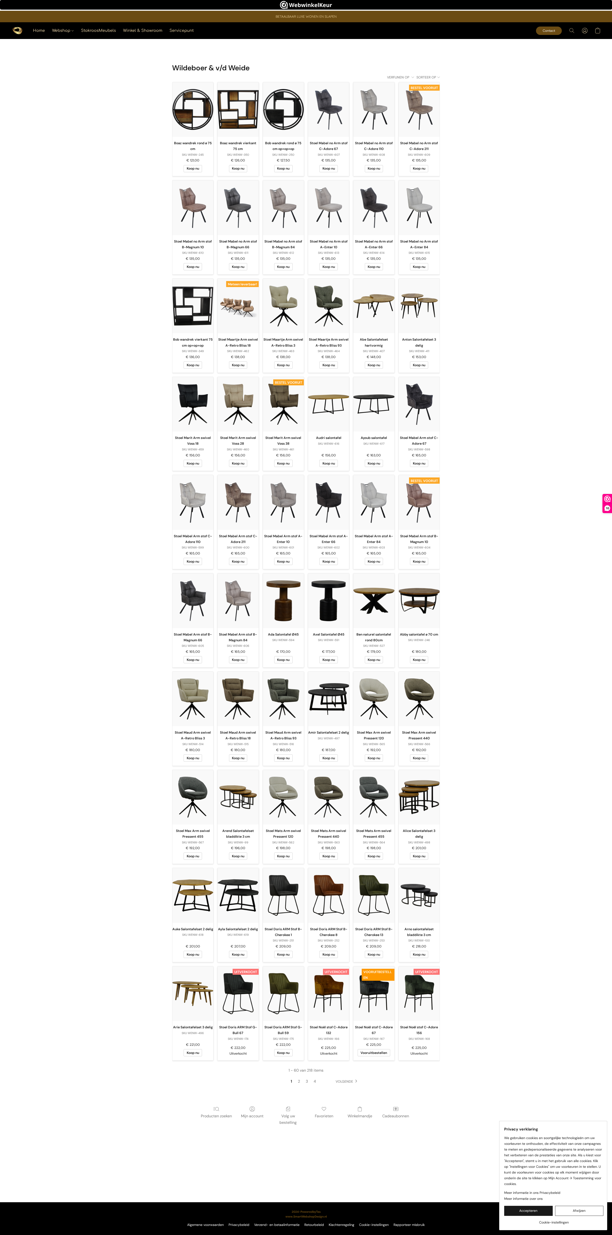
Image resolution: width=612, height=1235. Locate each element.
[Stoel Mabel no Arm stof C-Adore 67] (328, 109)
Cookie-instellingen (374, 1225)
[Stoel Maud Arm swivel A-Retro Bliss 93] (283, 699)
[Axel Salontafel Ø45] (328, 600)
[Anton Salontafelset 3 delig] (419, 306)
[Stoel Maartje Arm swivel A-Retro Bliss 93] (328, 306)
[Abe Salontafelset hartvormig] (373, 306)
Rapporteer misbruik (409, 1225)
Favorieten (324, 1116)
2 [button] (299, 1081)
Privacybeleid (239, 1225)
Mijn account (252, 1116)
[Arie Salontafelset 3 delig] (192, 993)
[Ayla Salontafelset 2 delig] (238, 895)
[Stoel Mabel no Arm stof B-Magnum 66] (238, 207)
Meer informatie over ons (523, 1198)
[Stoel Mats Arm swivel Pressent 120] (283, 797)
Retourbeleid (314, 1225)
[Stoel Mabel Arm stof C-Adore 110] (192, 502)
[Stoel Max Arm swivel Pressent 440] (419, 699)
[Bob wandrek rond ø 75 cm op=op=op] (283, 109)
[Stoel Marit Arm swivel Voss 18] (192, 404)
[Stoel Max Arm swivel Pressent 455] (192, 797)
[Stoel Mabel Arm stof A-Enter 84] (373, 502)
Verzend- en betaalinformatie (277, 1225)
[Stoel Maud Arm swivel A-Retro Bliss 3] (192, 699)
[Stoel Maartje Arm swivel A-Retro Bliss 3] (283, 306)
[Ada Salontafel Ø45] (283, 600)
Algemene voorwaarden (205, 1225)
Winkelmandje (360, 1116)
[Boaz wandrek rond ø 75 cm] (192, 109)
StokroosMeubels (98, 30)
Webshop (61, 30)
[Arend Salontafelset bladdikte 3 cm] (238, 797)
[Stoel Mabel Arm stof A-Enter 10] (283, 502)
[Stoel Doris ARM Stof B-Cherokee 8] (328, 895)
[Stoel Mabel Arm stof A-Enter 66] (328, 502)
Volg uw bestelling (288, 1119)
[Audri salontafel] (328, 404)
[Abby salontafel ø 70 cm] (419, 600)
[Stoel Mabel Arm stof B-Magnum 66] (192, 600)
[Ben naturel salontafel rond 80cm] (373, 600)
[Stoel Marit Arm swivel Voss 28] (238, 404)
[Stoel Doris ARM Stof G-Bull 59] (283, 993)
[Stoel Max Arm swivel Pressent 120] (373, 699)
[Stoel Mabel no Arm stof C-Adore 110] (373, 109)
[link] (553, 1220)
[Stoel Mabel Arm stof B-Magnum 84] (238, 600)
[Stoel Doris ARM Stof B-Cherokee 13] (373, 895)
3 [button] (307, 1081)
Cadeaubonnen (395, 1116)
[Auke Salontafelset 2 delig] (192, 895)
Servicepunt (181, 30)
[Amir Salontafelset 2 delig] (328, 699)
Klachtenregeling (341, 1225)
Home (39, 30)
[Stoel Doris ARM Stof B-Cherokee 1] (283, 895)
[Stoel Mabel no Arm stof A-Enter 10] (328, 207)
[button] (17, 31)
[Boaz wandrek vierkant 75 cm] (238, 109)
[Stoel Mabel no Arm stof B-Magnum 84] (283, 207)
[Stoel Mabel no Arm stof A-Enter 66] (373, 207)
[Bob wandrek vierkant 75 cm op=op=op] (192, 306)
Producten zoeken (216, 1116)
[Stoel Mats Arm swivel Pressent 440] (328, 797)
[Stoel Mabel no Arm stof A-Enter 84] (419, 207)
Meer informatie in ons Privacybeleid (532, 1193)
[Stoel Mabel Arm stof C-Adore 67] (419, 404)
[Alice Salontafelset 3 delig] (419, 797)
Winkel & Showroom (142, 30)
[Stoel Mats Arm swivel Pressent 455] (373, 797)
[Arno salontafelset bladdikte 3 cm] (419, 895)
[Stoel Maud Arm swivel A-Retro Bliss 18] (238, 699)
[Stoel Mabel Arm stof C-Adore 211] (238, 502)
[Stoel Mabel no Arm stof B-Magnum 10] (192, 207)
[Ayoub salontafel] (373, 404)
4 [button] (315, 1081)
